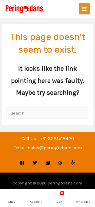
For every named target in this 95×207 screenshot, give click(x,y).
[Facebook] (22, 162)
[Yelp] (73, 162)
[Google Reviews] (60, 162)
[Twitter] (35, 162)
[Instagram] (47, 162)
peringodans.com (65, 182)
